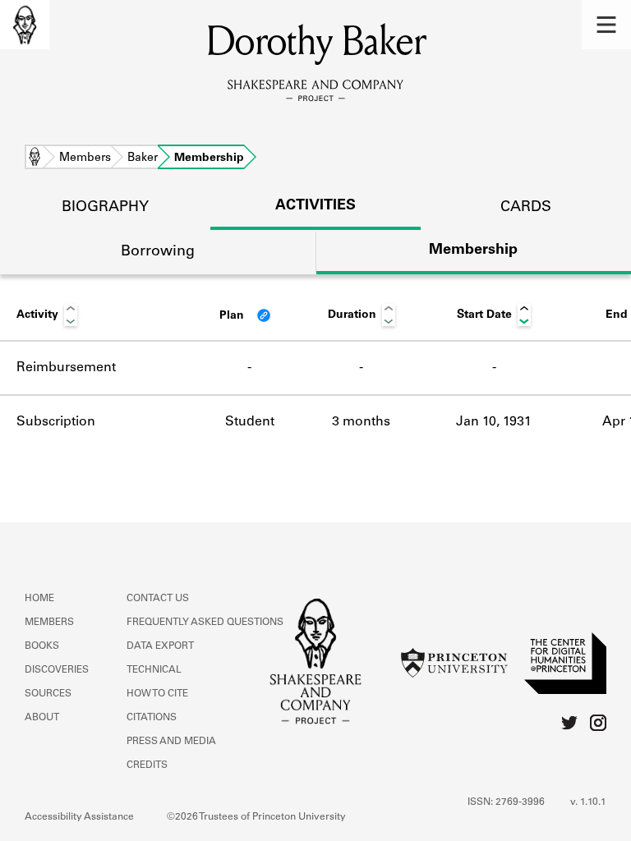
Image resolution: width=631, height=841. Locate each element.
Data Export (160, 646)
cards (525, 207)
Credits (147, 765)
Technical (154, 670)
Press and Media (171, 742)
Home (34, 158)
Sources (48, 694)
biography (105, 207)
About (42, 718)
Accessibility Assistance (79, 817)
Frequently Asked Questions (205, 622)
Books (42, 646)
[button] (606, 24)
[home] (24, 24)
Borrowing (158, 252)
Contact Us (158, 599)
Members (85, 158)
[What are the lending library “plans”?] (263, 315)
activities (315, 206)
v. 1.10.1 (588, 802)
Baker (142, 158)
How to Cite (157, 694)
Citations (152, 718)
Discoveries (57, 670)
